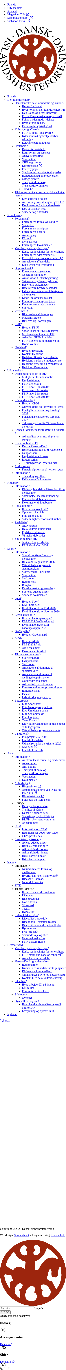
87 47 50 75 (12, 1143)
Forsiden (12, 1114)
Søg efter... (40, 1308)
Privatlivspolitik (9, 1171)
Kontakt (12, 1117)
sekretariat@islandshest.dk (23, 1146)
